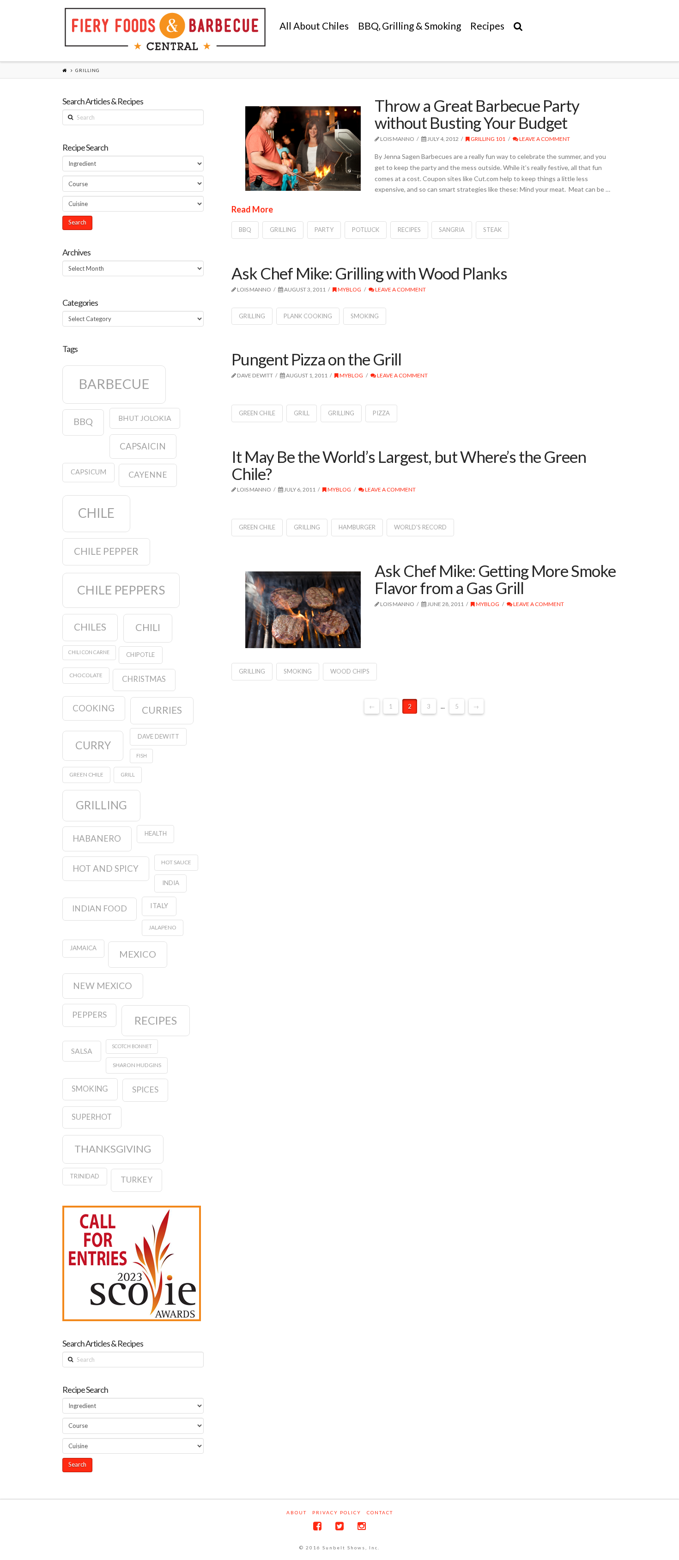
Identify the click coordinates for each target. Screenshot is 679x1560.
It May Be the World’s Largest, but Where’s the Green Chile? (408, 465)
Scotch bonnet (132, 1046)
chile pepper (106, 551)
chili (147, 627)
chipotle (140, 654)
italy (159, 906)
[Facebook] (317, 1526)
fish (141, 756)
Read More (252, 209)
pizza (381, 413)
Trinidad (84, 1176)
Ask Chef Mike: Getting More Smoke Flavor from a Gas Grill (495, 579)
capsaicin (143, 446)
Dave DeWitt (158, 736)
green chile (257, 413)
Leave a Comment (544, 138)
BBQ (245, 229)
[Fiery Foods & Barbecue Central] (165, 29)
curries (162, 710)
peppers (89, 1015)
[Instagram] (362, 1526)
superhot (92, 1117)
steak (492, 229)
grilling (283, 229)
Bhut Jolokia (144, 418)
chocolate (86, 675)
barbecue (114, 384)
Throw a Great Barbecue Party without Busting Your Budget (477, 114)
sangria (452, 229)
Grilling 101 (487, 138)
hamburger (357, 527)
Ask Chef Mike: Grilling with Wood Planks (369, 273)
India (170, 882)
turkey (136, 1179)
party (324, 229)
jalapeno (162, 927)
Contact (380, 1512)
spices (145, 1089)
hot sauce (176, 862)
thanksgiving (112, 1148)
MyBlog (349, 289)
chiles (90, 626)
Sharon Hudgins (137, 1065)
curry (93, 745)
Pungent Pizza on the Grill (316, 359)
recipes (409, 229)
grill (301, 413)
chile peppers (121, 590)
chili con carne (88, 652)
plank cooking (308, 316)
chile (96, 513)
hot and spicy (106, 868)
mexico (137, 953)
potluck (365, 229)
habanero (97, 838)
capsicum (88, 472)
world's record (420, 527)
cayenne (147, 475)
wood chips (350, 671)
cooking (94, 708)
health (156, 833)
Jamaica (83, 948)
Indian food (99, 908)
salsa (81, 1051)
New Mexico (102, 985)
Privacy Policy (336, 1512)
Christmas (144, 679)
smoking (365, 316)
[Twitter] (339, 1526)
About (296, 1512)
